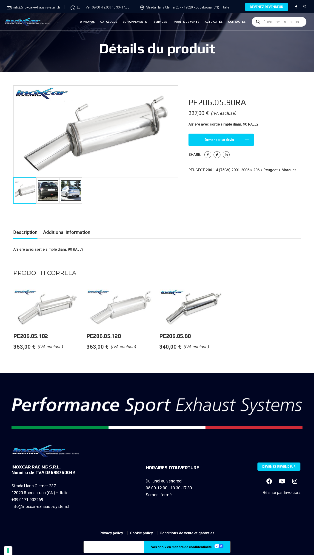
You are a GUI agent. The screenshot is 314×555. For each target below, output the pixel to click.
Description (25, 232)
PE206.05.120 (103, 336)
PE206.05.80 (175, 336)
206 (256, 170)
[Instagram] (294, 481)
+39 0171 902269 (27, 499)
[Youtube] (282, 481)
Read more (86, 298)
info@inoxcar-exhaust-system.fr (41, 506)
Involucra (292, 492)
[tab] (25, 233)
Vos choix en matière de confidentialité (181, 547)
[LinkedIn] (226, 154)
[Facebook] (207, 154)
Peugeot (270, 170)
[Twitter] (217, 154)
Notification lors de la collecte (113, 547)
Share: (194, 154)
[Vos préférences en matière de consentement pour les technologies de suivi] (8, 550)
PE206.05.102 (30, 336)
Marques (289, 170)
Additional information (66, 232)
